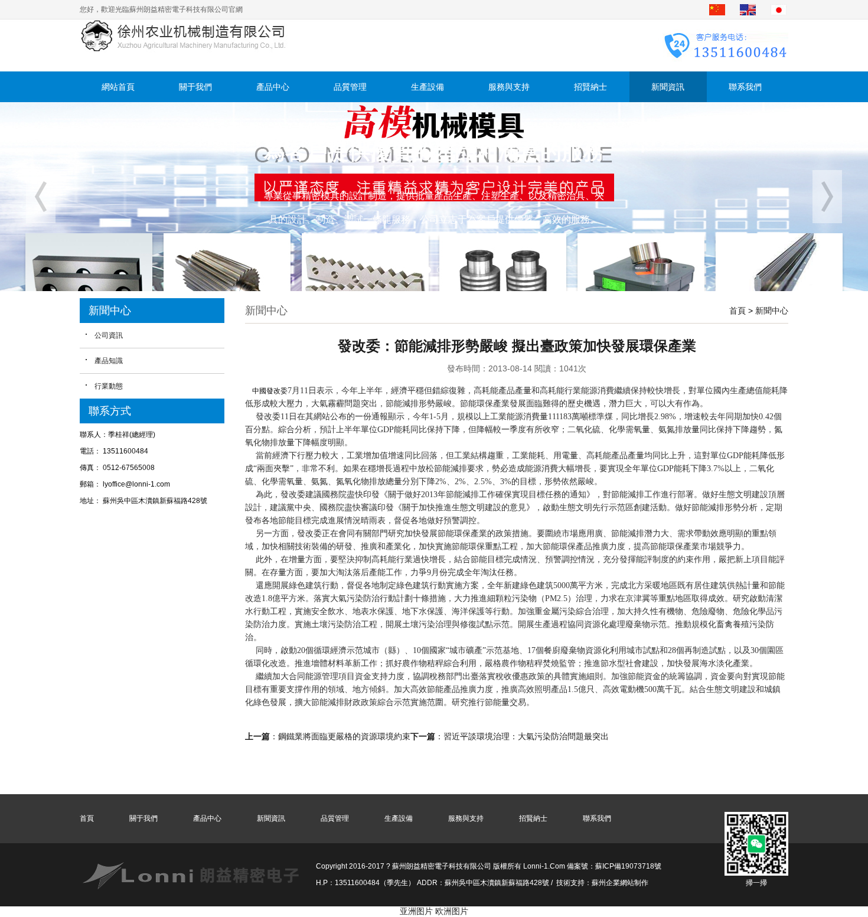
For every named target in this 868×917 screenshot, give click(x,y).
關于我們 (195, 87)
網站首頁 (118, 87)
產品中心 (272, 87)
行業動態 (108, 386)
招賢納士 (590, 87)
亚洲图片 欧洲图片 (434, 911)
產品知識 (108, 361)
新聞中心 (771, 310)
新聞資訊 (667, 87)
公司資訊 (108, 335)
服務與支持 (509, 87)
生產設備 (427, 87)
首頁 (737, 310)
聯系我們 (745, 87)
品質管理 (350, 87)
